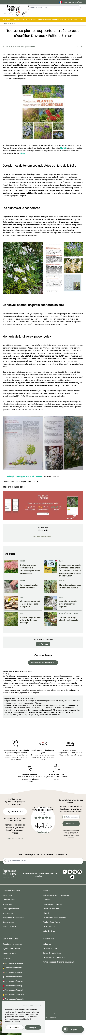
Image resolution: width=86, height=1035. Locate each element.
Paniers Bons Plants (51, 922)
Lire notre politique (12, 1021)
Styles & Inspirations (52, 953)
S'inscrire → (71, 823)
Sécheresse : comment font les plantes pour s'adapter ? (30, 604)
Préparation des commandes (56, 895)
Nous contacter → (15, 838)
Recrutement (9, 922)
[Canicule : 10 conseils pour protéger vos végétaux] (50, 603)
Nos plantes (8, 904)
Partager (45, 644)
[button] (5, 14)
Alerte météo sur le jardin (68, 613)
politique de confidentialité (70, 834)
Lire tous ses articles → (43, 536)
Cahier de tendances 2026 (54, 957)
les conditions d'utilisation (73, 836)
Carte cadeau (49, 926)
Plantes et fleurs (9, 23)
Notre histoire (9, 900)
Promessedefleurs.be (14, 994)
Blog (61, 561)
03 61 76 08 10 (17, 811)
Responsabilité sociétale (13, 917)
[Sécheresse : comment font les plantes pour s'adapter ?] (11, 603)
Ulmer (22, 153)
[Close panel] (43, 1003)
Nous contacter (9, 953)
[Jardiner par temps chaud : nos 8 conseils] (50, 619)
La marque (7, 895)
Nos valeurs (8, 913)
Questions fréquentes (12, 944)
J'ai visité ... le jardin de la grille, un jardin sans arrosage (30, 620)
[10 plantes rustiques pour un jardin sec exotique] (50, 586)
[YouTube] (79, 871)
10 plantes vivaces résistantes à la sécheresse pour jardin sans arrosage (30, 569)
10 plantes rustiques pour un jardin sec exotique (70, 586)
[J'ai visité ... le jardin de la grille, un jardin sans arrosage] (11, 619)
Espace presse (9, 926)
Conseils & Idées (50, 948)
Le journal (47, 944)
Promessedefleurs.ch (14, 999)
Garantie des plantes (52, 904)
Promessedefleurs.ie (13, 963)
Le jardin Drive (49, 931)
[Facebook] (69, 871)
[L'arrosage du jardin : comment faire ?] (11, 586)
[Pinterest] (74, 871)
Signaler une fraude (11, 948)
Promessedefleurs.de (14, 968)
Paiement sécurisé (51, 908)
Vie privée (53, 1018)
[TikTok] (72, 877)
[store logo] (13, 8)
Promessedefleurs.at (13, 981)
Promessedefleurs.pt (13, 985)
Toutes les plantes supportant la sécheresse (22, 476)
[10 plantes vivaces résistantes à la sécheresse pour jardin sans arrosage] (11, 568)
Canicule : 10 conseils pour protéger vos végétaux (68, 604)
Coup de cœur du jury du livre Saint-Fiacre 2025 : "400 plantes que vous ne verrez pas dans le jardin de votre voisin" (70, 570)
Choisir (22, 561)
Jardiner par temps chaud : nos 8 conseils (68, 618)
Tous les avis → (43, 832)
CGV (45, 1018)
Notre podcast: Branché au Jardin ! (58, 962)
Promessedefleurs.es (13, 972)
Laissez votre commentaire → (43, 662)
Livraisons (47, 900)
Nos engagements (11, 908)
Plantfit (63, 148)
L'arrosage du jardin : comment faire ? (29, 586)
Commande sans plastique (55, 917)
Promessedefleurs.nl (13, 990)
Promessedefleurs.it (13, 976)
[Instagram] (64, 871)
